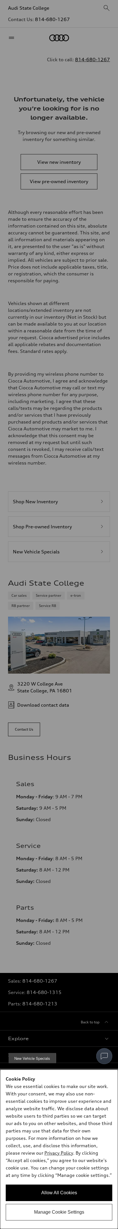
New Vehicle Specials (32, 1058)
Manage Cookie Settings (59, 1212)
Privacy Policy (58, 1153)
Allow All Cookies (59, 1192)
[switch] (104, 1056)
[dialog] (59, 1149)
